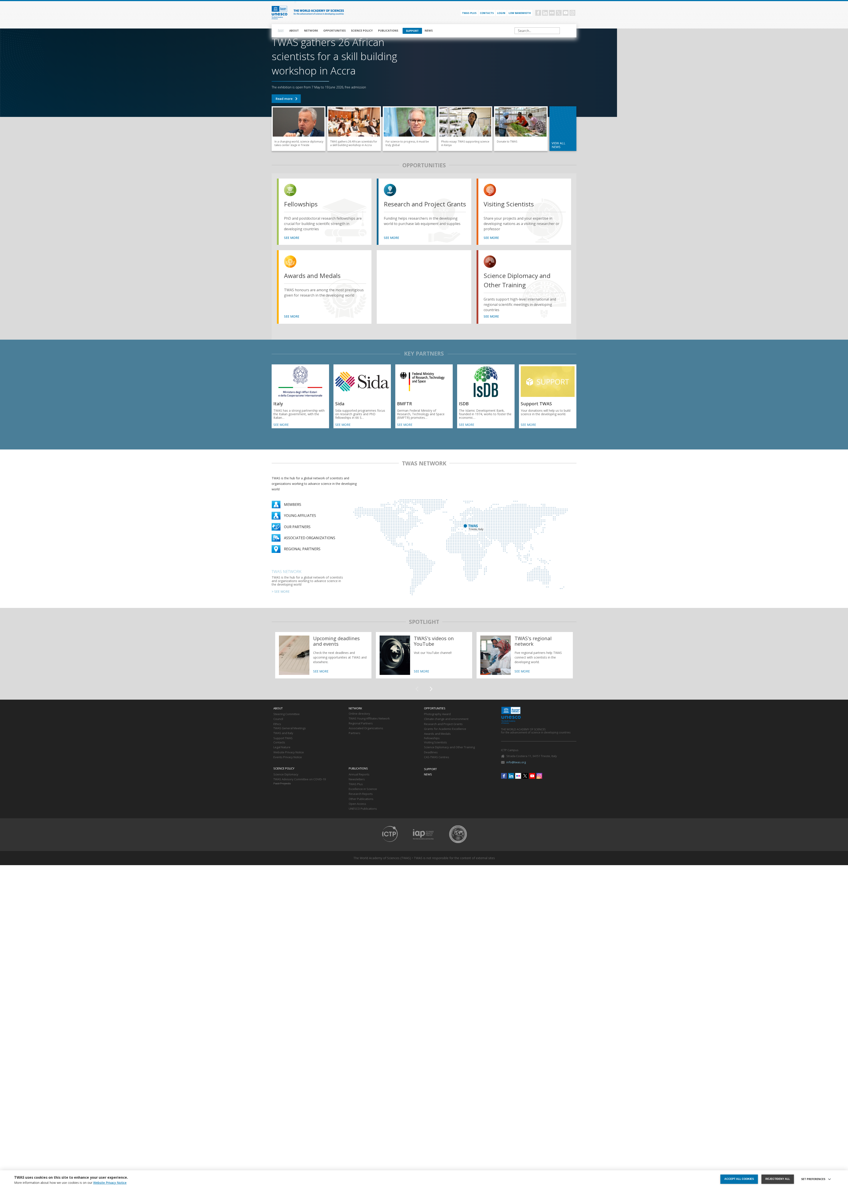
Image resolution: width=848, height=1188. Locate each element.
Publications (388, 30)
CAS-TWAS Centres (436, 757)
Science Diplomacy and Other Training (517, 280)
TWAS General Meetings (289, 728)
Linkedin (545, 13)
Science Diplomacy (285, 774)
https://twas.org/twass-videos (424, 655)
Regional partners (302, 548)
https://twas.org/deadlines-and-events (323, 655)
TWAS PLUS (469, 13)
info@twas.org (516, 762)
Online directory (359, 714)
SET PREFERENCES (813, 1179)
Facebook (538, 13)
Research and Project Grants (425, 204)
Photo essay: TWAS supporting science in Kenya (465, 128)
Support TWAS (521, 128)
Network (311, 30)
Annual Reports (359, 774)
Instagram (572, 13)
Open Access (357, 804)
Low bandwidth (520, 13)
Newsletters (357, 779)
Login (501, 13)
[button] (431, 689)
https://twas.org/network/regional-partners (525, 655)
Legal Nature (281, 747)
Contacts (487, 13)
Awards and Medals (312, 275)
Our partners (297, 526)
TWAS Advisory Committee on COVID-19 (299, 779)
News (429, 30)
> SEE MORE (281, 591)
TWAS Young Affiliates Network (369, 718)
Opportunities (334, 30)
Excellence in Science (363, 789)
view (291, 190)
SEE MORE (291, 238)
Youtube (565, 13)
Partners (354, 733)
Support (412, 31)
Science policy (362, 30)
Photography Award (437, 714)
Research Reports (361, 794)
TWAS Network (286, 571)
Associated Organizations (366, 728)
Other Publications (361, 799)
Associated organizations (309, 537)
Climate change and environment (446, 719)
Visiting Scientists (509, 204)
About (294, 30)
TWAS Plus (356, 784)
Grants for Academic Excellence (445, 729)
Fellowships (301, 204)
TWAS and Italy (283, 733)
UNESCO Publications (363, 809)
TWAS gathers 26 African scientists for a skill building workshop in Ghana (286, 99)
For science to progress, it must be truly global (410, 128)
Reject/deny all (777, 1178)
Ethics (277, 724)
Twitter (559, 13)
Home (281, 31)
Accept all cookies (739, 1178)
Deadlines (431, 752)
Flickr (552, 13)
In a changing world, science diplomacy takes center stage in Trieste (299, 128)
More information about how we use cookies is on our (70, 1182)
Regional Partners (361, 723)
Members (292, 504)
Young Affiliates (300, 515)
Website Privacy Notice (288, 752)
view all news (558, 145)
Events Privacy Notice (287, 757)
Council (278, 719)
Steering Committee (286, 714)
